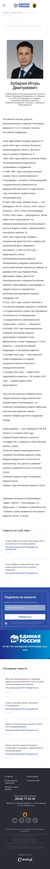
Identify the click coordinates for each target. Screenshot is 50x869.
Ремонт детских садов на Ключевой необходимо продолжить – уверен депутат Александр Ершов (24, 748)
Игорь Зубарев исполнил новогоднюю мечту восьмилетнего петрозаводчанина (25, 542)
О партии (9, 776)
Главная (6, 12)
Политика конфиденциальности (25, 841)
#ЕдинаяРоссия (32, 573)
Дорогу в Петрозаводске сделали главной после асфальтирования (24, 725)
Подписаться (25, 617)
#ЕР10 (24, 547)
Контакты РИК (33, 781)
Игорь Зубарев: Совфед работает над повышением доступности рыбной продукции (22, 567)
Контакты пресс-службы (12, 788)
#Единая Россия (32, 688)
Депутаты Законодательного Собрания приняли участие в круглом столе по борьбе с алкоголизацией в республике (24, 682)
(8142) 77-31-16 (25, 798)
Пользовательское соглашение (25, 839)
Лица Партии (17, 12)
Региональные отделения (11, 782)
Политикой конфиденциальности (31, 623)
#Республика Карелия (13, 547)
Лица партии (32, 776)
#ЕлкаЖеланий (10, 549)
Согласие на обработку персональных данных (25, 847)
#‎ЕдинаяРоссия (32, 547)
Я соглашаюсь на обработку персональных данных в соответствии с (27, 622)
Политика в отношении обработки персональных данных (25, 844)
